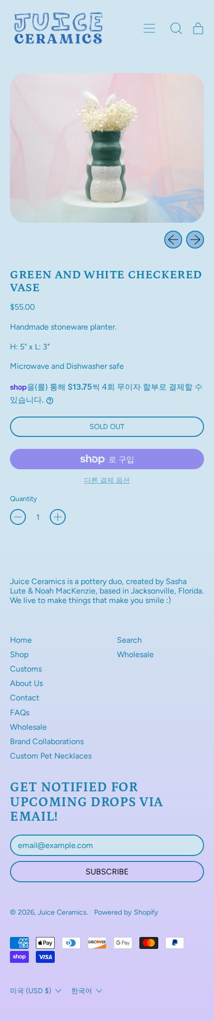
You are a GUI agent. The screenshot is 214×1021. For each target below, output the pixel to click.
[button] (176, 28)
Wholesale (28, 727)
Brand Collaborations (47, 741)
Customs (26, 669)
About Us (26, 683)
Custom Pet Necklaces (51, 756)
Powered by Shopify (126, 912)
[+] (58, 517)
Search (129, 640)
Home (21, 640)
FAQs (19, 712)
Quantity (23, 499)
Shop (19, 654)
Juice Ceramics (62, 912)
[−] (18, 517)
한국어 (81, 990)
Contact (24, 697)
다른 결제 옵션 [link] (107, 480)
